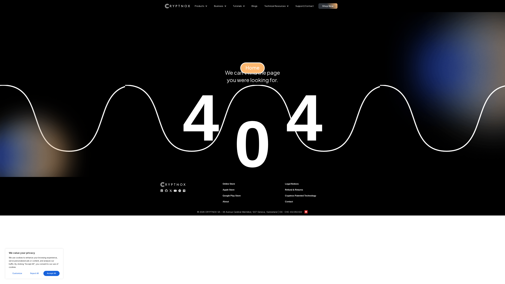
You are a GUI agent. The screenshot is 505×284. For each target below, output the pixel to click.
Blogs (254, 6)
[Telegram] (179, 190)
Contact (289, 202)
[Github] (166, 190)
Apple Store (228, 190)
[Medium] (184, 190)
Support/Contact (304, 6)
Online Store (229, 184)
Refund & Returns (294, 190)
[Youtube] (175, 190)
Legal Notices (292, 184)
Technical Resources (275, 6)
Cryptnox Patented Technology (300, 196)
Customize (17, 273)
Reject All (34, 273)
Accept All (51, 273)
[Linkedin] (161, 190)
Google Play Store (232, 196)
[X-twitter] (170, 190)
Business (218, 6)
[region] (34, 264)
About (226, 202)
